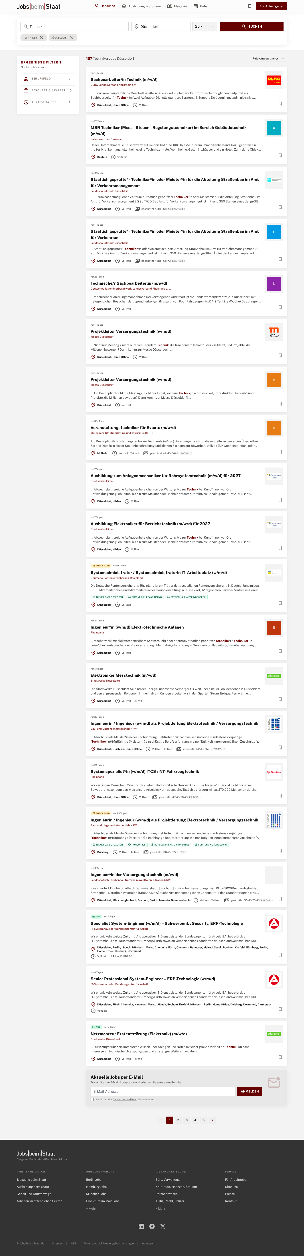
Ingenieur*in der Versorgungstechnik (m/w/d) (134, 874)
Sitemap (57, 1243)
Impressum (148, 1243)
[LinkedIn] (141, 1226)
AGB (73, 1243)
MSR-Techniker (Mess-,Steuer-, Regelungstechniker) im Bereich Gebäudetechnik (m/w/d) (169, 130)
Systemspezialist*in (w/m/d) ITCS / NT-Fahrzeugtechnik (145, 771)
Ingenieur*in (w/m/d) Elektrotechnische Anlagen (137, 627)
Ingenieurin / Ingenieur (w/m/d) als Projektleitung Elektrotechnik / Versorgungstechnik (174, 723)
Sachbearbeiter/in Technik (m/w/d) (124, 79)
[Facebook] (152, 1226)
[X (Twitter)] (162, 1226)
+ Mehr (91, 1208)
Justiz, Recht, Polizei (170, 1201)
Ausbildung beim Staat (33, 1187)
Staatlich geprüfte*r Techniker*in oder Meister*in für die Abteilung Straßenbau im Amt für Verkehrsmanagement (175, 182)
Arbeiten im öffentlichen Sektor (39, 1201)
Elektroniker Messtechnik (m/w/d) (123, 675)
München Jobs (96, 1194)
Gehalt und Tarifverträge (34, 1194)
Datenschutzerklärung (125, 1099)
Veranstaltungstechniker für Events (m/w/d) (133, 427)
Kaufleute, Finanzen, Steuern (176, 1187)
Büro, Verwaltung (168, 1179)
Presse (230, 1194)
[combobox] (161, 26)
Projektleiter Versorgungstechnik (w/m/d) (131, 331)
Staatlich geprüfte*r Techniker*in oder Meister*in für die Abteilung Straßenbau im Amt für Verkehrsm (175, 234)
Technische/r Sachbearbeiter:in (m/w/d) (129, 283)
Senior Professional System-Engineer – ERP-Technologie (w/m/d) (153, 978)
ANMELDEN (250, 1091)
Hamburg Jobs (96, 1187)
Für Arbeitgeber (271, 6)
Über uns (231, 1187)
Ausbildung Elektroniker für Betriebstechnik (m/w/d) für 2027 (150, 523)
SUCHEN (251, 26)
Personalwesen (167, 1194)
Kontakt (231, 1201)
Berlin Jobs (93, 1179)
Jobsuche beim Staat (31, 1179)
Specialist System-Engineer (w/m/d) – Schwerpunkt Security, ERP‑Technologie (167, 923)
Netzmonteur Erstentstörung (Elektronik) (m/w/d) (139, 1033)
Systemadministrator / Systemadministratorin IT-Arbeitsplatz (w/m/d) (159, 572)
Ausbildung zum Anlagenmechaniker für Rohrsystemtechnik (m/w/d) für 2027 (166, 475)
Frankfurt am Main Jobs (102, 1201)
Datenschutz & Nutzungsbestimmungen (109, 1243)
